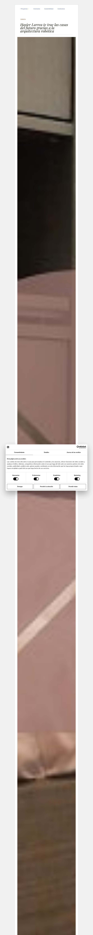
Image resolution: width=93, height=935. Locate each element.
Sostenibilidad (48, 9)
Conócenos (61, 9)
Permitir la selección (46, 486)
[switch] (36, 478)
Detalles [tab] (46, 452)
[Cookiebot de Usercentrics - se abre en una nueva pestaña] (78, 447)
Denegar (20, 486)
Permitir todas (73, 486)
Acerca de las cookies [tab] (74, 452)
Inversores (36, 9)
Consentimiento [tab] (19, 452)
